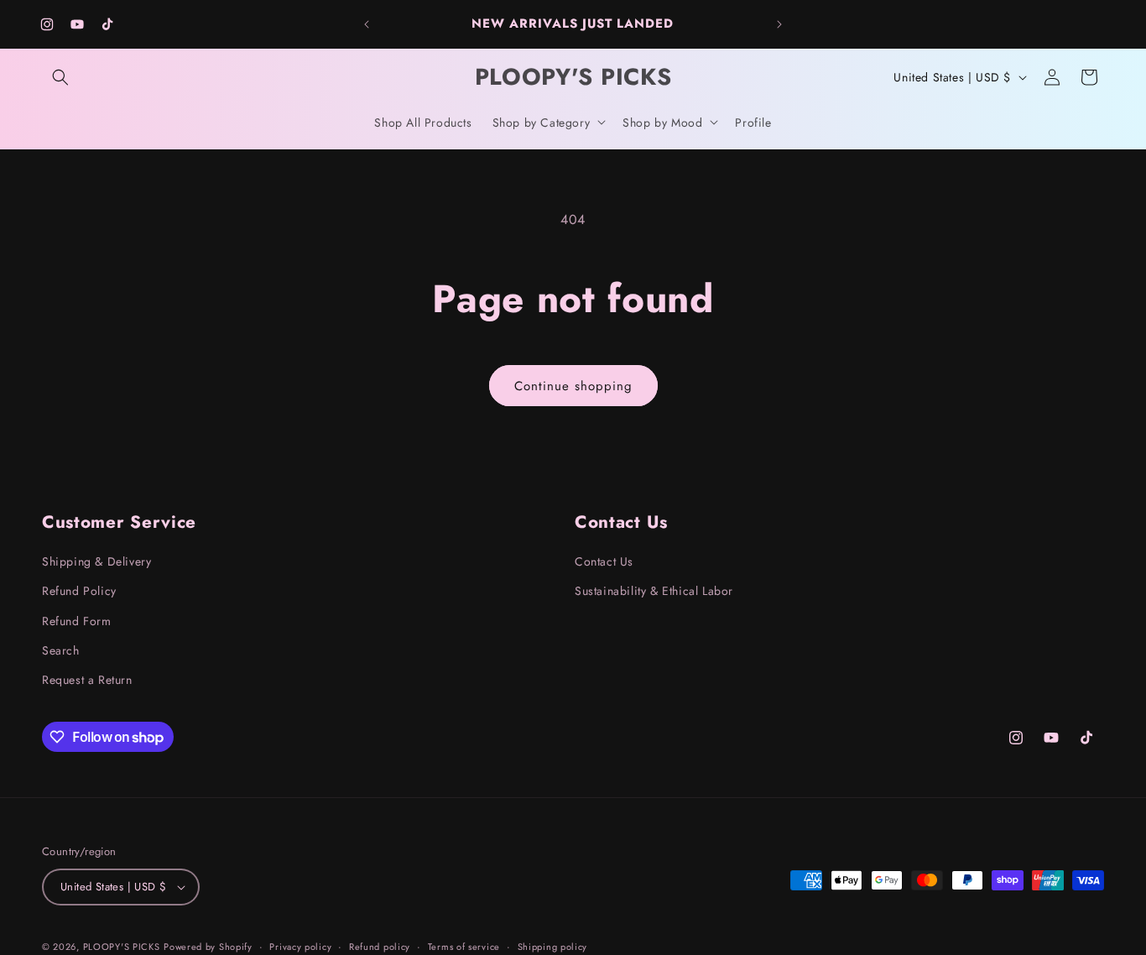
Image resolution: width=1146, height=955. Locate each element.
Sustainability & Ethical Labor (654, 590)
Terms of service (464, 945)
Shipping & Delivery (96, 561)
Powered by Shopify (208, 946)
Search (61, 650)
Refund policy (379, 945)
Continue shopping (573, 386)
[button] (60, 77)
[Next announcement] (779, 24)
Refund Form (77, 621)
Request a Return (87, 679)
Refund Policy (79, 590)
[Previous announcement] (366, 24)
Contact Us (604, 561)
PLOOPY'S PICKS (121, 946)
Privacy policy (300, 945)
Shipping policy (553, 945)
